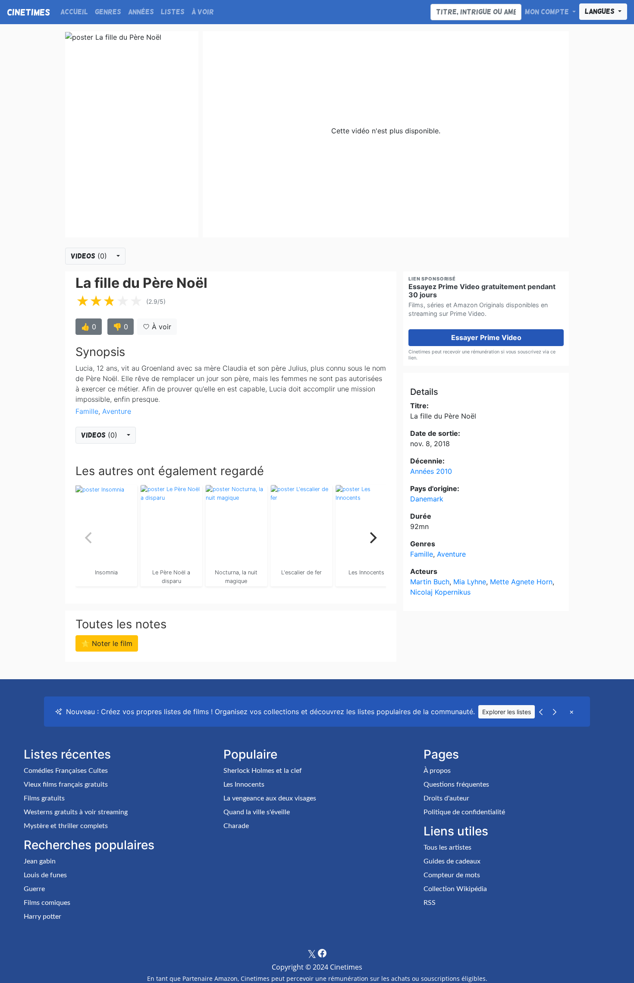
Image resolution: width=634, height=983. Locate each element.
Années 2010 (431, 471)
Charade (236, 825)
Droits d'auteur (446, 798)
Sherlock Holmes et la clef (262, 770)
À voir (202, 12)
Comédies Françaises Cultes (66, 770)
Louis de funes (45, 875)
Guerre (34, 888)
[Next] (372, 537)
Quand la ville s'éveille (256, 812)
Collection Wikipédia (455, 888)
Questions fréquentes (456, 784)
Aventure (116, 411)
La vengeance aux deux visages (269, 798)
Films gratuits (44, 798)
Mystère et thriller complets (66, 825)
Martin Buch (429, 581)
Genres (108, 12)
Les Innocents (243, 784)
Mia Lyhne (469, 581)
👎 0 (120, 326)
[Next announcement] (555, 711)
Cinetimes (28, 12)
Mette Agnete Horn (521, 581)
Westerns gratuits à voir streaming (76, 812)
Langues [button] (600, 12)
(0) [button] (90, 256)
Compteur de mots (452, 875)
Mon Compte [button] (548, 12)
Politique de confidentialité (464, 812)
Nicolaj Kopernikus (440, 592)
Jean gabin (40, 861)
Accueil (74, 12)
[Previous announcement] (541, 711)
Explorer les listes (506, 711)
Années (141, 12)
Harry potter (42, 916)
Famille (86, 411)
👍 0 (88, 326)
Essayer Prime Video (486, 337)
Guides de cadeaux (452, 861)
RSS (430, 902)
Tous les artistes (447, 847)
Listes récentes (67, 754)
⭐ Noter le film (106, 643)
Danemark (426, 499)
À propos (437, 770)
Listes (173, 12)
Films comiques (47, 902)
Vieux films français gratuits (66, 784)
